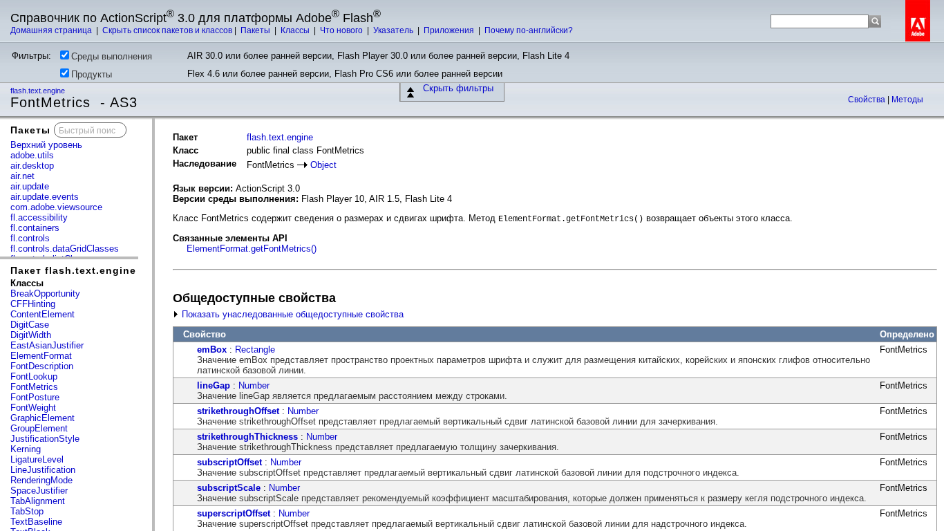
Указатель (394, 30)
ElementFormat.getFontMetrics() (252, 248)
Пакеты (256, 30)
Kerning (25, 449)
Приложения (450, 30)
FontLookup (33, 376)
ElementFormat (41, 356)
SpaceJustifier (39, 490)
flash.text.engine (38, 90)
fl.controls (30, 238)
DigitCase (29, 324)
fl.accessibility (39, 217)
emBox (212, 349)
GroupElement (39, 428)
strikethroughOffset (238, 411)
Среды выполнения (111, 56)
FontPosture (34, 397)
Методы (907, 99)
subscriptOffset (229, 462)
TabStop (27, 511)
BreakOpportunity (45, 293)
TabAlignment (37, 501)
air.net (22, 176)
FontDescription (41, 366)
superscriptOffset (233, 513)
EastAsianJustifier (47, 345)
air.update (29, 186)
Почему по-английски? (528, 30)
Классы (296, 30)
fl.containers (34, 228)
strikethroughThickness (247, 436)
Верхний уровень (46, 145)
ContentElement (42, 314)
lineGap (213, 385)
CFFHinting (32, 304)
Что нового (342, 30)
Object (323, 165)
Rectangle (255, 349)
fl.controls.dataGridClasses (64, 248)
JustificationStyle (44, 439)
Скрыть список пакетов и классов (167, 30)
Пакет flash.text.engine (73, 270)
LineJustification (42, 470)
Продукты (91, 74)
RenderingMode (41, 480)
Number (254, 385)
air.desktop (32, 165)
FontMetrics (34, 387)
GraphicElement (42, 418)
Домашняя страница (52, 30)
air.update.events (44, 197)
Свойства (867, 99)
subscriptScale (229, 488)
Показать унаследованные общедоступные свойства (291, 314)
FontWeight (33, 407)
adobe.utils (32, 155)
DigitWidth (30, 335)
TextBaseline (36, 521)
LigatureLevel (37, 459)
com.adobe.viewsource (56, 207)
